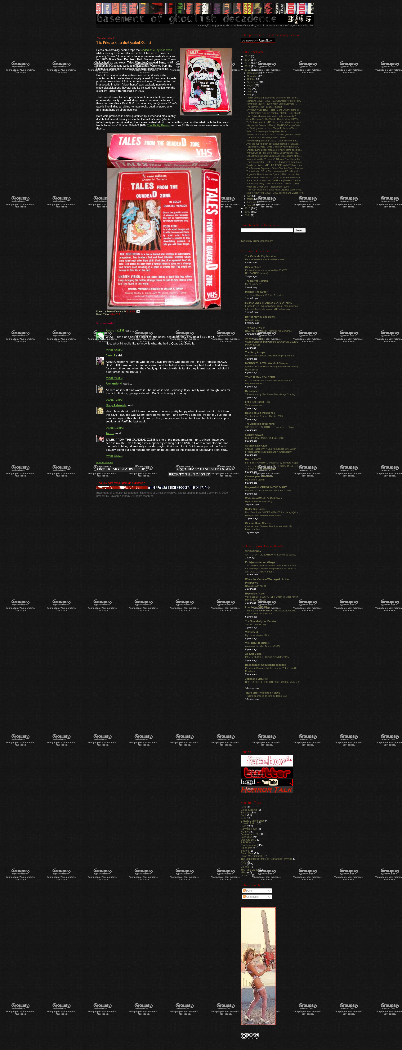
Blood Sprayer (249, 809)
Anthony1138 (115, 330)
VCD (243, 861)
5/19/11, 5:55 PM (114, 350)
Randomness (248, 845)
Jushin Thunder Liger (256, 624)
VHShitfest (251, 632)
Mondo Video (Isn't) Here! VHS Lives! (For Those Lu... (274, 159)
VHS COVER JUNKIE (257, 643)
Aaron (110, 433)
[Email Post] (138, 311)
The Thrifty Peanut (158, 125)
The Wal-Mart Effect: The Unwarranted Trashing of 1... (274, 171)
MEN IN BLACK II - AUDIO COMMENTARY (267, 657)
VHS (118, 314)
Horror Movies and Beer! (260, 316)
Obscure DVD (248, 839)
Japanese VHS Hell (256, 678)
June (250, 91)
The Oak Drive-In (255, 327)
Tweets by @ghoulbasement (257, 241)
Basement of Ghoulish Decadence (265, 664)
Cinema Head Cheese (258, 523)
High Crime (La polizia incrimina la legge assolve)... (272, 116)
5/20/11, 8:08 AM (114, 456)
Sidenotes (246, 848)
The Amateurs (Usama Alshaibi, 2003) (264, 416)
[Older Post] (204, 469)
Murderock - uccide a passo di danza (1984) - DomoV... (274, 134)
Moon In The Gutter (256, 291)
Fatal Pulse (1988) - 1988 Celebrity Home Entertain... (273, 146)
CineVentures (253, 267)
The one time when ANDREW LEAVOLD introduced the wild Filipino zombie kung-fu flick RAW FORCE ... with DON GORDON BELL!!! (271, 568)
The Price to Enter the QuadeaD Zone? (123, 42)
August (251, 85)
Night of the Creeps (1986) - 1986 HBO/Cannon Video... (274, 125)
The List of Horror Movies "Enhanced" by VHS (266, 858)
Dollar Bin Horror (255, 509)
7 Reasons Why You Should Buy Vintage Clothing (270, 394)
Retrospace (252, 391)
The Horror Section (256, 281)
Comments (252, 896)
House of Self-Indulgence (260, 413)
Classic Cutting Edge (253, 820)
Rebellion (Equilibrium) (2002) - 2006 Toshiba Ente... (272, 140)
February (252, 202)
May (249, 94)
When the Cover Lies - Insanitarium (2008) (268, 186)
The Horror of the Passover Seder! (264, 107)
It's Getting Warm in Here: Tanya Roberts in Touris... (272, 128)
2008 (248, 215)
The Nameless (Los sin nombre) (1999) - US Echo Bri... (274, 113)
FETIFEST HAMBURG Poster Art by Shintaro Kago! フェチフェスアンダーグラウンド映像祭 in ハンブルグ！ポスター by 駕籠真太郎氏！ (272, 465)
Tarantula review (253, 405)
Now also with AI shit (255, 586)
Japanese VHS (249, 834)
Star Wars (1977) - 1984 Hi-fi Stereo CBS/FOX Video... (274, 183)
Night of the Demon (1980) (258, 501)
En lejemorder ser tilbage (260, 562)
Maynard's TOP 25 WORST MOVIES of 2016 (268, 490)
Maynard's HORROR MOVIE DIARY (266, 487)
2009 (248, 211)
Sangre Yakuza (254, 434)
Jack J (110, 355)
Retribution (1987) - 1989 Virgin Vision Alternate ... (271, 103)
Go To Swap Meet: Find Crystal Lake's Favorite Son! (273, 177)
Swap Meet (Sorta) (251, 856)
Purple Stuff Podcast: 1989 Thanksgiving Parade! (270, 355)
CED (243, 818)
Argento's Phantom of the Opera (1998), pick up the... (273, 174)
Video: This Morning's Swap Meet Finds (266, 131)
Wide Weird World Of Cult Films (263, 498)
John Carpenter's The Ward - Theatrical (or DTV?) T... (274, 119)
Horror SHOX (253, 459)
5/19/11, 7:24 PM (114, 400)
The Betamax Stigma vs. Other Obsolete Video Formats (274, 168)
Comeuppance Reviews (259, 476)
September (253, 82)
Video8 (245, 867)
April (249, 196)
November (252, 76)
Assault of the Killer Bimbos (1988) (262, 646)
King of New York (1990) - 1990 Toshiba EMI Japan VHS (275, 193)
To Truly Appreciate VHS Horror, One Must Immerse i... (274, 122)
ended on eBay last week (156, 50)
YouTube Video (249, 869)
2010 (248, 208)
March (250, 199)
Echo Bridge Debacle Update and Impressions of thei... (274, 156)
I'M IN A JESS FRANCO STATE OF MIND (268, 302)
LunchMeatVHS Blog (257, 607)
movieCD (246, 875)
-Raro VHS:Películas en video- (263, 692)
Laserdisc (246, 837)
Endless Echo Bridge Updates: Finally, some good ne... (274, 150)
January (251, 205)
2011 (248, 69)
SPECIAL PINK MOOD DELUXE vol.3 (264, 438)
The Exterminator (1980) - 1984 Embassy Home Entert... (275, 162)
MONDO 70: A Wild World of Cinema (266, 363)
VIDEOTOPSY (253, 551)
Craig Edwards (116, 405)
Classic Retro (248, 823)
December (252, 73)
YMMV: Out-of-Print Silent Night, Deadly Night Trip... (272, 152)
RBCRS (245, 842)
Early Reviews (249, 828)
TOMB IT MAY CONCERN (260, 377)
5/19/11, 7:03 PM (114, 378)
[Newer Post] (121, 469)
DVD (243, 826)
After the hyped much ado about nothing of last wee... (273, 143)
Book (244, 815)
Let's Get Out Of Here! (258, 402)
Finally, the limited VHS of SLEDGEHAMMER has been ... (275, 165)
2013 (248, 63)
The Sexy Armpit (255, 352)
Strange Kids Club (256, 445)
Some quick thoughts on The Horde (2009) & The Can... (274, 180)
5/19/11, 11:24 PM (115, 428)
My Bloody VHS (253, 284)
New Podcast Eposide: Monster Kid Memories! (268, 331)
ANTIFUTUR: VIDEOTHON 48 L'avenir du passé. (270, 554)
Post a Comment (104, 462)
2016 (248, 56)
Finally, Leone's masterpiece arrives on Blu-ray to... (272, 97)
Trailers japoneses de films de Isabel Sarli (266, 696)
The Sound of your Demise (261, 621)
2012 (248, 66)
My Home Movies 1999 (257, 635)
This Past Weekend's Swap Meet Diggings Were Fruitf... (274, 189)
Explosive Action (255, 593)
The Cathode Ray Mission (260, 256)
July (249, 88)
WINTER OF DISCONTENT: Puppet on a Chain (269, 427)
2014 (248, 59)
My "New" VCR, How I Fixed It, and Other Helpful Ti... (273, 110)
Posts (249, 890)
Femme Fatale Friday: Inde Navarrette (264, 259)
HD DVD (246, 831)
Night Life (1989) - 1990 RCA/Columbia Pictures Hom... (274, 101)
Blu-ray (245, 812)
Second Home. (252, 320)
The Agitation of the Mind (259, 423)
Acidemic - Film (254, 338)
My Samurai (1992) (255, 479)
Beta (243, 807)
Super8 (245, 850)
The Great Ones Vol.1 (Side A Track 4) (264, 295)
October (251, 79)
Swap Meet (247, 853)
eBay (112, 314)
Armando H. (114, 383)
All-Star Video (253, 654)
